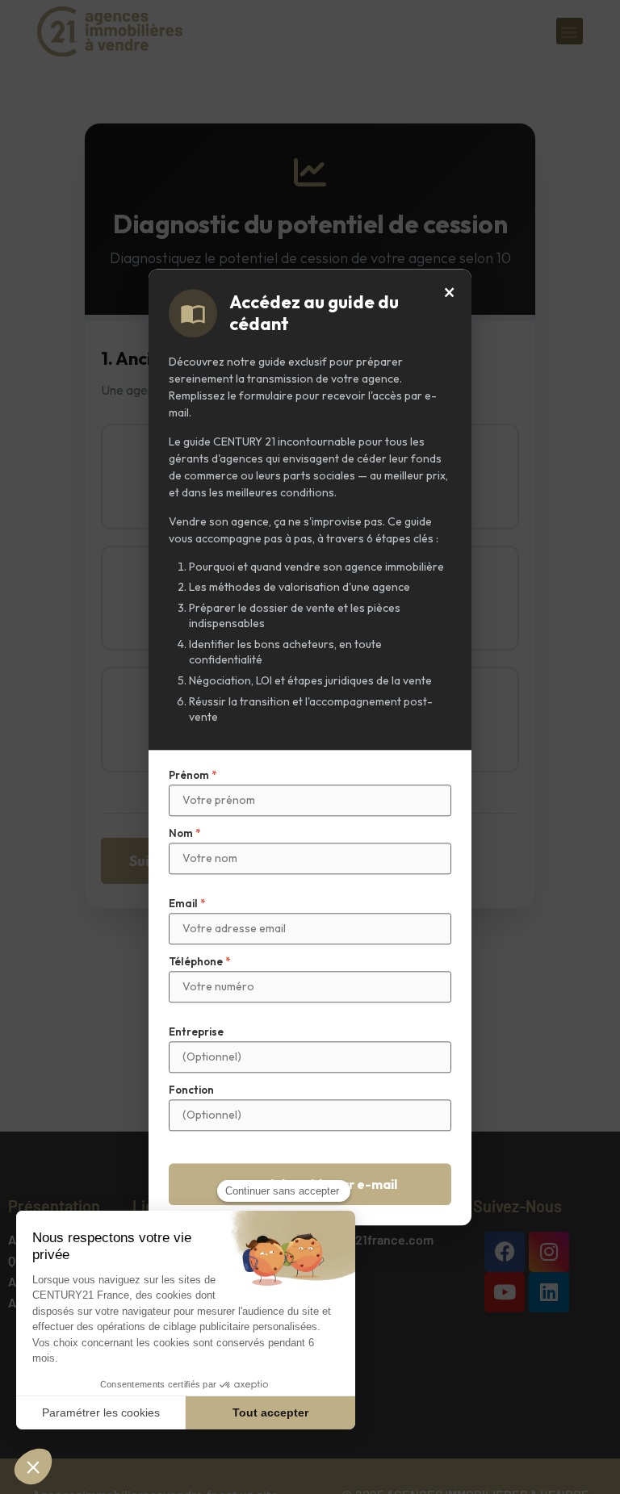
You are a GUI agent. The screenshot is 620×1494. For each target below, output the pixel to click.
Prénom (192, 775)
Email (187, 903)
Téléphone (199, 961)
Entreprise (196, 1032)
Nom (184, 833)
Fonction (191, 1090)
